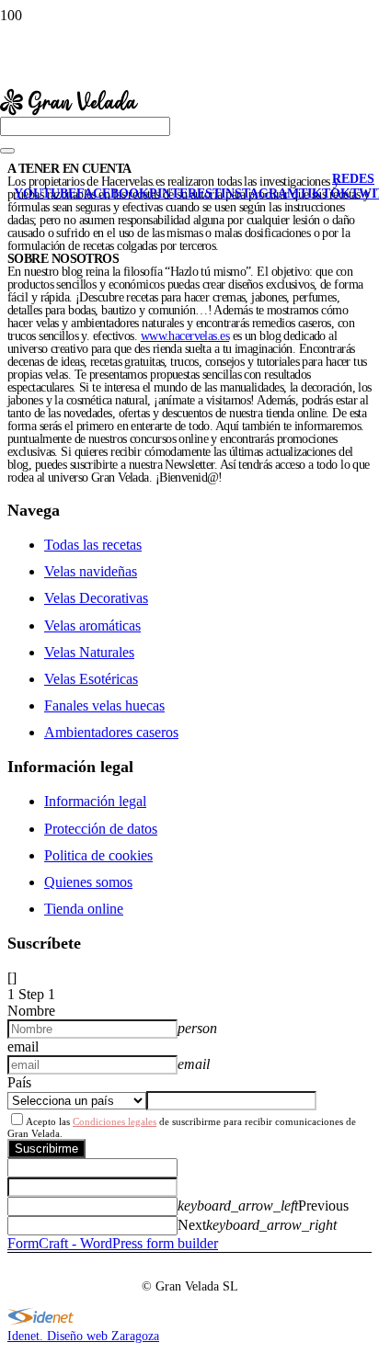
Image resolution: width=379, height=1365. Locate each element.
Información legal (95, 801)
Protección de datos (100, 828)
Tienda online (83, 908)
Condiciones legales (114, 1121)
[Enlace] (69, 166)
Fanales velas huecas (104, 705)
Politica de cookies (98, 855)
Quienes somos (88, 882)
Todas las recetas (93, 544)
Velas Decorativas (96, 598)
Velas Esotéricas (91, 679)
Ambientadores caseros (111, 732)
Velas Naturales (89, 652)
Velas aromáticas (92, 625)
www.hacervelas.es (185, 336)
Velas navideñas (90, 571)
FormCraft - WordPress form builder (112, 1243)
